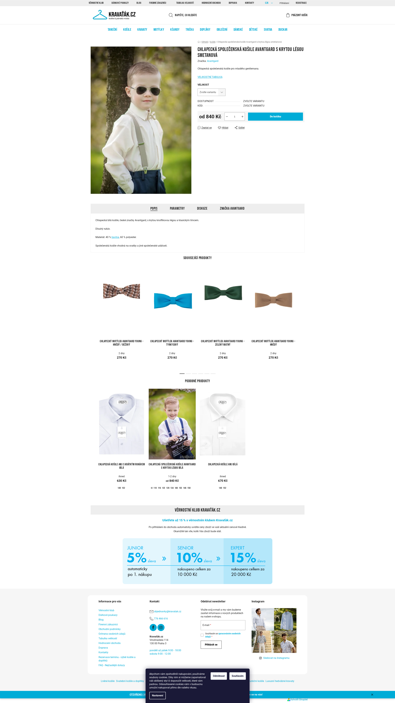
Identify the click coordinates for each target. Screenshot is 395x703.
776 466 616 (161, 618)
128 (167, 488)
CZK (267, 3)
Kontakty (249, 2)
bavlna (115, 237)
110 (155, 488)
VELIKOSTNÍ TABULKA (210, 77)
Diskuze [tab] (202, 208)
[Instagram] (161, 627)
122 (163, 488)
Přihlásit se (211, 644)
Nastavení (157, 695)
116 (159, 488)
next (302, 299)
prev (93, 299)
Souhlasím (238, 675)
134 (172, 488)
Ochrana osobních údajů (112, 633)
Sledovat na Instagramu (276, 657)
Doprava (233, 2)
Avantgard (212, 61)
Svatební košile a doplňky (130, 681)
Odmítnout (219, 675)
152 (123, 488)
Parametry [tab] (177, 208)
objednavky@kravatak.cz (167, 611)
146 (184, 488)
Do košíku (275, 116)
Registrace (301, 2)
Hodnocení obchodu (211, 2)
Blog (139, 2)
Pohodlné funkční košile (251, 681)
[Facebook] (153, 627)
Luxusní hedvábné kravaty (280, 681)
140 (119, 488)
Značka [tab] (232, 208)
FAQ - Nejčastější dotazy (112, 665)
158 (188, 488)
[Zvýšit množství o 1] (242, 116)
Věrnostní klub (96, 2)
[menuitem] (112, 29)
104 (150, 488)
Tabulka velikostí (185, 2)
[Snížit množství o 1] (227, 116)
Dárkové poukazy (120, 2)
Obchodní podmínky (110, 629)
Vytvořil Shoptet (299, 699)
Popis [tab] (154, 208)
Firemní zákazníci (157, 2)
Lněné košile (108, 681)
